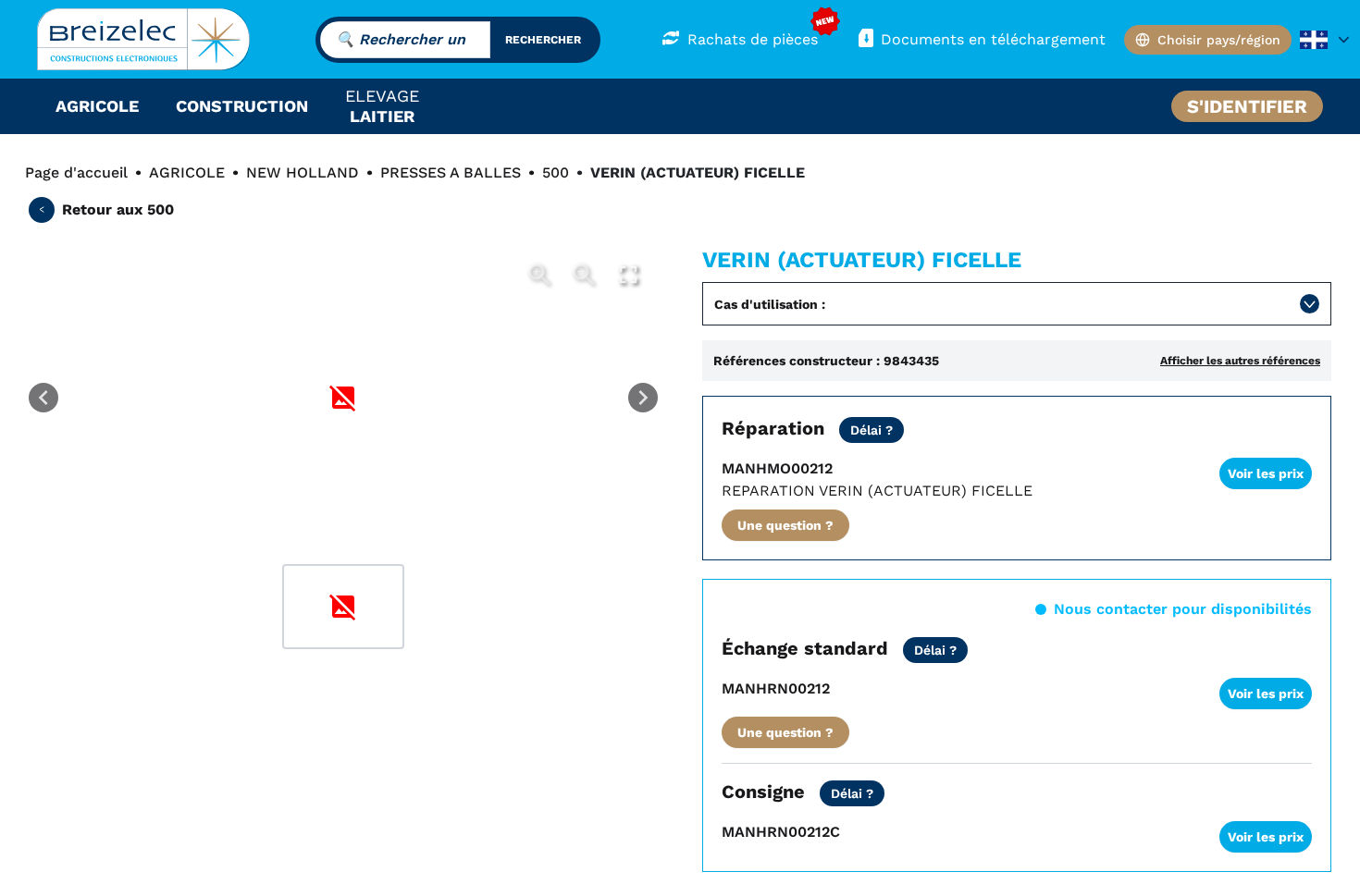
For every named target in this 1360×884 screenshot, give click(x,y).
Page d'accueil (76, 172)
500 (555, 172)
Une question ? (785, 525)
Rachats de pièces (752, 39)
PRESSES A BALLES (450, 172)
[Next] (643, 397)
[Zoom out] (584, 274)
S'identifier (1247, 106)
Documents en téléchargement (993, 39)
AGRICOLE (187, 172)
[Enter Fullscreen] (628, 274)
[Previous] (43, 397)
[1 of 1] (343, 606)
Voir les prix (1266, 473)
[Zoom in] (539, 274)
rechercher (543, 39)
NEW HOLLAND (302, 172)
